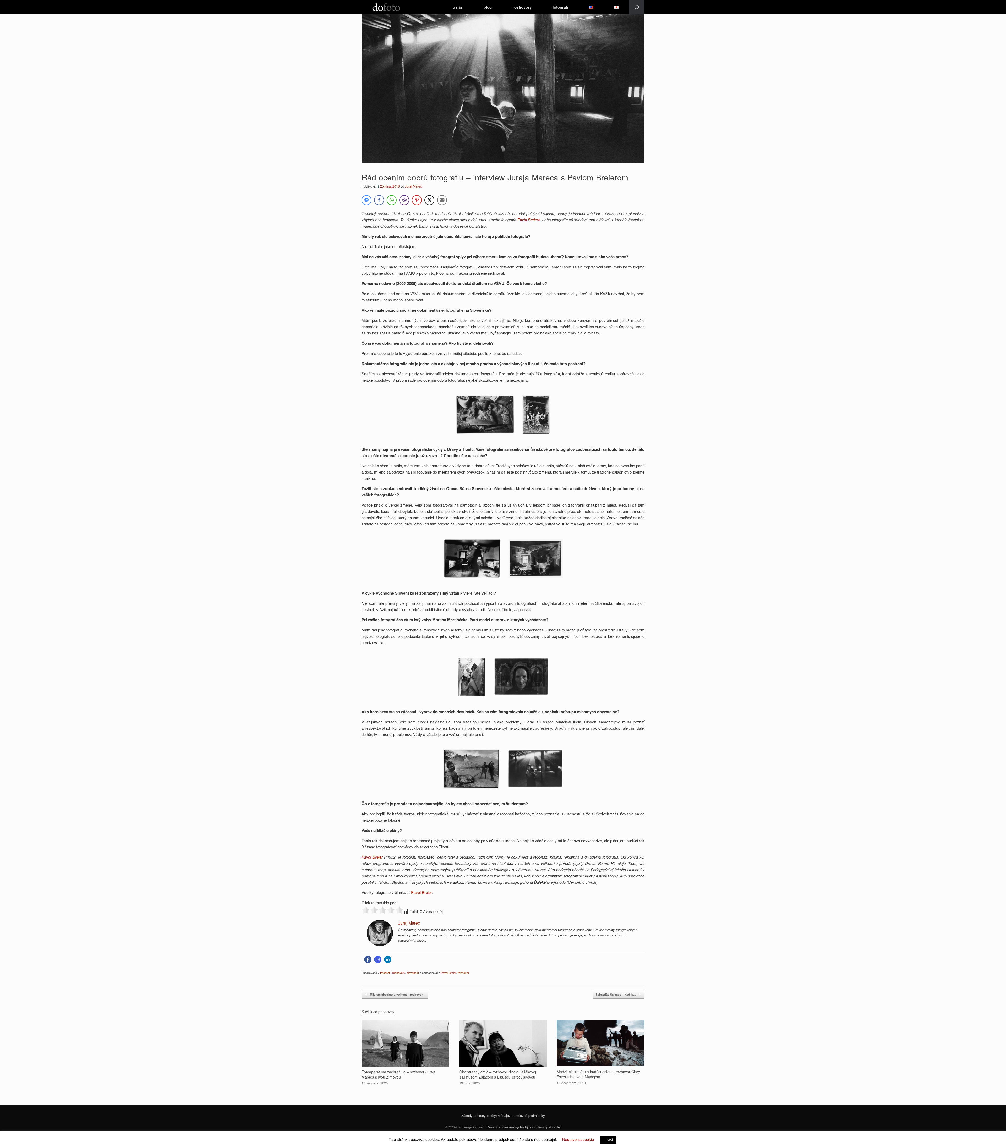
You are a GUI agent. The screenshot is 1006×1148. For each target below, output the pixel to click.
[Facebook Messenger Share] (366, 200)
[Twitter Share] (429, 200)
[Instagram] (377, 959)
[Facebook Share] (379, 200)
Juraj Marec (413, 186)
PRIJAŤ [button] (608, 1140)
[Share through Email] (442, 200)
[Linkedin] (387, 959)
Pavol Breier (372, 857)
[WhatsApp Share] (392, 200)
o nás (458, 7)
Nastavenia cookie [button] (578, 1139)
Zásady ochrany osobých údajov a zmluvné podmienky (503, 1115)
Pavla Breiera (528, 219)
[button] (636, 7)
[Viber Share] (404, 200)
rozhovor (463, 972)
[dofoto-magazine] (386, 7)
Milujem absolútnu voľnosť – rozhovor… (394, 994)
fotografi (560, 7)
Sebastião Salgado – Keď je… (619, 994)
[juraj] (380, 944)
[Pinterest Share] (417, 200)
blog (488, 7)
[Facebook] (367, 959)
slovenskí (413, 972)
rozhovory (522, 7)
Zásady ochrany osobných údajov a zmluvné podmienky (524, 1127)
